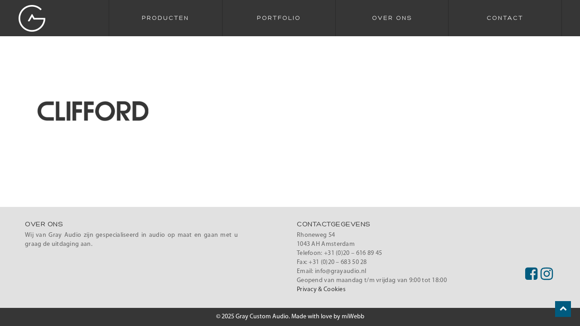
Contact (505, 18)
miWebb (353, 316)
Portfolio (279, 18)
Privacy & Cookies (321, 289)
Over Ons (392, 18)
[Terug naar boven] (563, 309)
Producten (165, 18)
